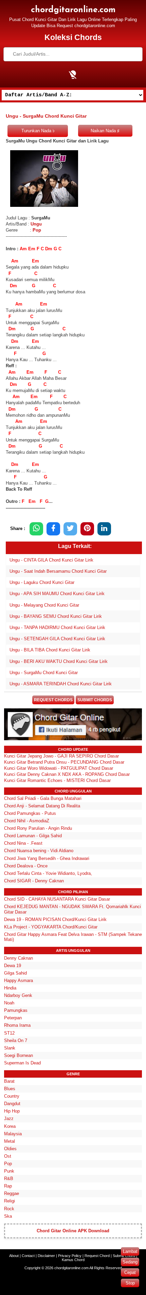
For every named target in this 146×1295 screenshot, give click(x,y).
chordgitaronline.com (73, 10)
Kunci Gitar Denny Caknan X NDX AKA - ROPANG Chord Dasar (67, 774)
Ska (8, 1216)
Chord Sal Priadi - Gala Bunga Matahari (42, 798)
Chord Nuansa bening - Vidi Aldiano (38, 850)
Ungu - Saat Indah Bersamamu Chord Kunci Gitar (58, 571)
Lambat (130, 1251)
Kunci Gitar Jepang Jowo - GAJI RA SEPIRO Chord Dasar (61, 756)
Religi (9, 1200)
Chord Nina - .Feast (23, 843)
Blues (9, 1088)
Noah (9, 1002)
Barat (9, 1081)
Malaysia (13, 1133)
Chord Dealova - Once (26, 865)
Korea (10, 1126)
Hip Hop (12, 1111)
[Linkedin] (104, 528)
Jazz (9, 1118)
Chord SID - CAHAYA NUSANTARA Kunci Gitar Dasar (57, 899)
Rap (8, 1186)
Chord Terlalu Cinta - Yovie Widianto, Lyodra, (48, 873)
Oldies (10, 1148)
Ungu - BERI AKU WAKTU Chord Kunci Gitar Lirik (59, 661)
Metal (9, 1141)
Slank (9, 1048)
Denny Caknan (18, 958)
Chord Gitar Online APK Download (73, 1230)
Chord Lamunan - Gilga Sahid (33, 835)
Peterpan (13, 1017)
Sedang (130, 1261)
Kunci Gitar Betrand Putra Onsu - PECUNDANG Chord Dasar (64, 762)
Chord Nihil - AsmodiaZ (26, 820)
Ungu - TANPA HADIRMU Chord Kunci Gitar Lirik (57, 627)
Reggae (11, 1193)
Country (11, 1096)
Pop (37, 230)
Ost (7, 1156)
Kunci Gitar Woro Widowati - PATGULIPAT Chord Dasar (58, 768)
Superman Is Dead (22, 1062)
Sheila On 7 (15, 1040)
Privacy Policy (69, 1256)
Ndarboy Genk (18, 995)
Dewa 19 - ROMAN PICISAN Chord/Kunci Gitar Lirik (55, 919)
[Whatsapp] (36, 528)
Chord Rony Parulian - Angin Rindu (38, 828)
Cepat (130, 1272)
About (14, 1256)
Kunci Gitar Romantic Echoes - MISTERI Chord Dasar (57, 780)
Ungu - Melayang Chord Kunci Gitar (44, 605)
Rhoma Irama (17, 1025)
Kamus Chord (73, 1260)
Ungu (36, 224)
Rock (9, 1208)
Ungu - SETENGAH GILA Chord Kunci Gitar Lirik (57, 638)
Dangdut (12, 1103)
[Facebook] (53, 528)
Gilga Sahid (15, 973)
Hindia (10, 987)
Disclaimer (46, 1256)
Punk (9, 1171)
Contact (28, 1256)
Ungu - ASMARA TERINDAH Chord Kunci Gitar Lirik (61, 683)
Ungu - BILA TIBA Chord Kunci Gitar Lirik (50, 649)
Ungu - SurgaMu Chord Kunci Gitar (44, 672)
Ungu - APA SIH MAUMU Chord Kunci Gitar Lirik (57, 593)
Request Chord (97, 1256)
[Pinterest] (87, 528)
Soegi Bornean (18, 1055)
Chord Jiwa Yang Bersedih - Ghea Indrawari (46, 858)
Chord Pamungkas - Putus (30, 813)
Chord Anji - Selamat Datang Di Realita (42, 805)
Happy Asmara (18, 980)
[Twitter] (70, 528)
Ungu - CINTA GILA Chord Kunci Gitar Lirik (51, 560)
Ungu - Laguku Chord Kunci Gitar (42, 582)
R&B (8, 1178)
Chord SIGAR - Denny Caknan (34, 880)
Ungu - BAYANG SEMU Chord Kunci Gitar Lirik (56, 616)
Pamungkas (16, 1010)
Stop (130, 1283)
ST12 (9, 1033)
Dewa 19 (12, 965)
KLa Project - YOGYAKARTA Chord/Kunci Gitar (50, 926)
